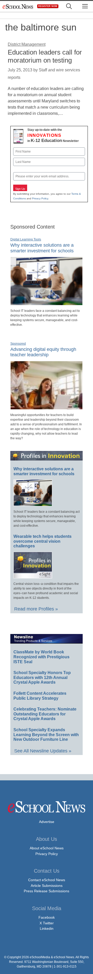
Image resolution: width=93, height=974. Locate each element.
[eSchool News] (18, 6)
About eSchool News (47, 848)
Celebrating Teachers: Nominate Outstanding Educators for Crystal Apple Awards (44, 714)
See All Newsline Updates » (42, 750)
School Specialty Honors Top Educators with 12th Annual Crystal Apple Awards (42, 677)
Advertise (46, 822)
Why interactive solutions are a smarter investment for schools (43, 471)
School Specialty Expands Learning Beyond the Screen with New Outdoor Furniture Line (46, 735)
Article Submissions (47, 886)
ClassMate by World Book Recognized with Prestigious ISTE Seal (41, 657)
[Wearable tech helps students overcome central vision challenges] (32, 576)
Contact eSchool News (46, 880)
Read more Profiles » (36, 608)
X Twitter (47, 923)
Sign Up (20, 188)
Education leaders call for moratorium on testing (45, 56)
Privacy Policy (40, 198)
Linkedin (46, 928)
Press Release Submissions (46, 891)
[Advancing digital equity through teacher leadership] (46, 407)
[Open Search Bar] (69, 6)
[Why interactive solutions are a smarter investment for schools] (46, 303)
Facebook (46, 917)
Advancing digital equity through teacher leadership (43, 352)
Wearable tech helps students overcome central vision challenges (42, 541)
